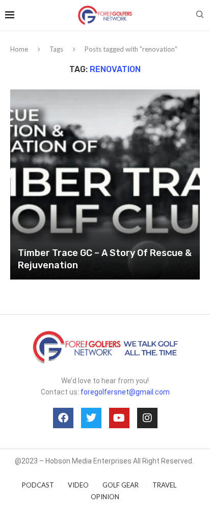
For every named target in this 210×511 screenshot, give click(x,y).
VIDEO (78, 485)
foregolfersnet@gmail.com (125, 392)
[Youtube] (119, 418)
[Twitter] (91, 418)
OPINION (105, 497)
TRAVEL (164, 485)
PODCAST (38, 485)
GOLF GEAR (120, 485)
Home (19, 49)
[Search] (200, 15)
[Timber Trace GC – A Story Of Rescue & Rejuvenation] (105, 184)
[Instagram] (147, 418)
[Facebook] (63, 418)
